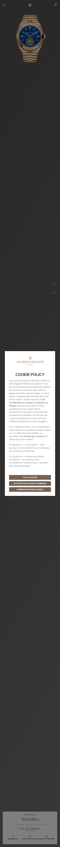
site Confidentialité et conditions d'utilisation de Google (28, 402)
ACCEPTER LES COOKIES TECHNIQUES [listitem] (30, 483)
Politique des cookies (33, 436)
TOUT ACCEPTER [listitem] (30, 477)
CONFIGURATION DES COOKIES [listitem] (30, 489)
